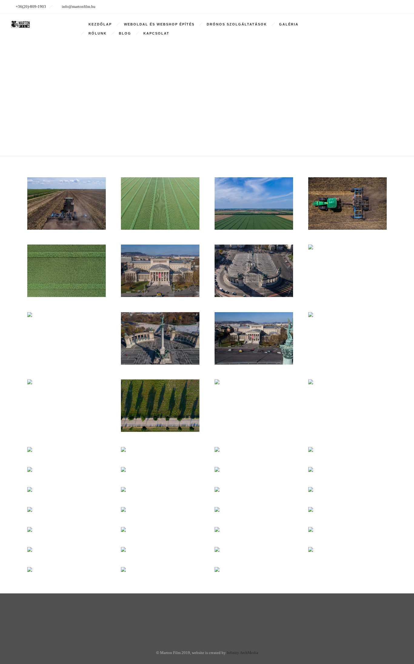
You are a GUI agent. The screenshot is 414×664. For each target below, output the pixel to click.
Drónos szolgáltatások (237, 24)
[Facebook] (358, 6)
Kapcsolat (156, 33)
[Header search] (397, 24)
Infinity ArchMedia (242, 652)
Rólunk (97, 33)
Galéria (289, 24)
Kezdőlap (100, 24)
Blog (125, 33)
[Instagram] (371, 6)
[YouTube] (398, 6)
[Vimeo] (385, 6)
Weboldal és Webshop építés (159, 24)
